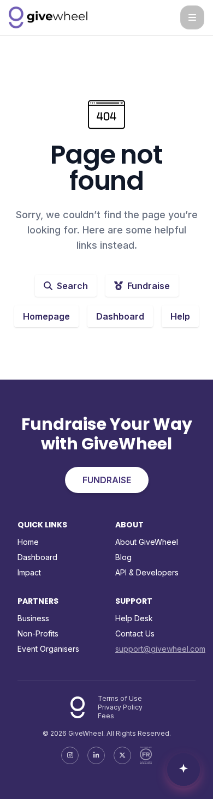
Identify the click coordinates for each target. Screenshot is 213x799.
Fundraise (148, 285)
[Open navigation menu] (192, 17)
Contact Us (135, 633)
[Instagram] (70, 755)
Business (33, 618)
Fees (106, 716)
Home (28, 541)
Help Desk (134, 618)
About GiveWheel (146, 541)
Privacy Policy (120, 707)
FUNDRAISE (106, 479)
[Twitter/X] (122, 755)
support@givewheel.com (160, 648)
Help (180, 316)
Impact (29, 572)
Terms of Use (120, 698)
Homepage (46, 316)
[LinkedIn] (96, 755)
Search (72, 285)
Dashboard (120, 316)
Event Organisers (48, 648)
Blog (123, 557)
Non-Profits (37, 633)
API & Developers (147, 572)
